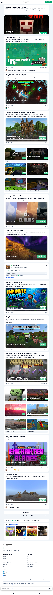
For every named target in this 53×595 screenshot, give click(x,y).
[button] (2, 2)
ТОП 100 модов (6, 556)
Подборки (5, 564)
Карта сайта (30, 566)
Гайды (4, 566)
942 (32, 516)
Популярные (20, 520)
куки (12, 588)
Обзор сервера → (10, 277)
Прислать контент (31, 556)
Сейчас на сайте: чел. (11, 547)
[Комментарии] (6, 67)
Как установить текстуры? (33, 562)
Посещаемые (27, 520)
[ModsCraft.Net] (7, 544)
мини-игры (18, 147)
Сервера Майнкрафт (7, 562)
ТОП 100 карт (6, 558)
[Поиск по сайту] (39, 593)
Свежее (14, 520)
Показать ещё (26, 512)
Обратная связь (33, 579)
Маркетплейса (14, 524)
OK (49, 588)
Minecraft (4, 584)
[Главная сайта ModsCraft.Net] (26, 2)
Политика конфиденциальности (44, 579)
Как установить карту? (32, 560)
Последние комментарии (8, 560)
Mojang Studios (15, 584)
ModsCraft (16, 265)
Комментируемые (35, 520)
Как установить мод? (32, 558)
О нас (27, 579)
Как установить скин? (32, 564)
